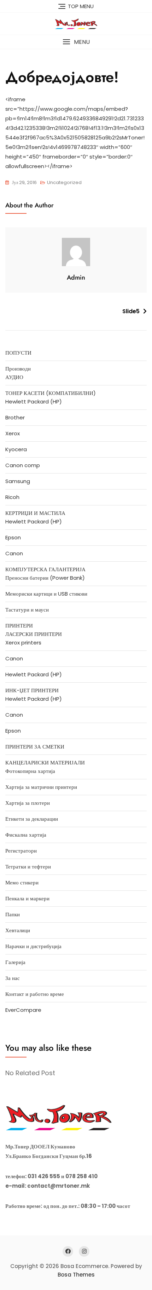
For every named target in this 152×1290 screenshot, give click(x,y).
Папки (12, 914)
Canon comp (22, 465)
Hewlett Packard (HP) (33, 401)
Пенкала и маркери (27, 898)
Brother (15, 417)
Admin (76, 277)
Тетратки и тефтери (28, 866)
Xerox (12, 433)
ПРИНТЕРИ (19, 625)
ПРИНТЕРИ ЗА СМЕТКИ (34, 746)
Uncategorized (64, 182)
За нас (12, 978)
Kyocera (16, 449)
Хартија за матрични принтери (41, 787)
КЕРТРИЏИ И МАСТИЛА (35, 513)
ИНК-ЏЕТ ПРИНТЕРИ (32, 690)
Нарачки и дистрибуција (33, 946)
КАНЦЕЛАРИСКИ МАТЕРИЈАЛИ (45, 762)
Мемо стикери (22, 882)
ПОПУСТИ (18, 352)
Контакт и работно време (34, 994)
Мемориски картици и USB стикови (46, 593)
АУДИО (14, 377)
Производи (18, 368)
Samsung (17, 481)
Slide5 (131, 311)
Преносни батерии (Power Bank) (45, 577)
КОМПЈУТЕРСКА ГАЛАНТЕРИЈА (45, 569)
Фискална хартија (25, 834)
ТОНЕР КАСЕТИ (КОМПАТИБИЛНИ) (50, 393)
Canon (14, 553)
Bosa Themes (76, 1274)
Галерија (15, 962)
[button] (76, 42)
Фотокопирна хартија (30, 771)
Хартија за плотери (27, 803)
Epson (13, 537)
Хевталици (17, 930)
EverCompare (23, 1010)
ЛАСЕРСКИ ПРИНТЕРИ (33, 634)
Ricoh (12, 497)
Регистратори (21, 850)
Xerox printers (23, 642)
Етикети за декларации (31, 818)
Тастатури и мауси (27, 609)
